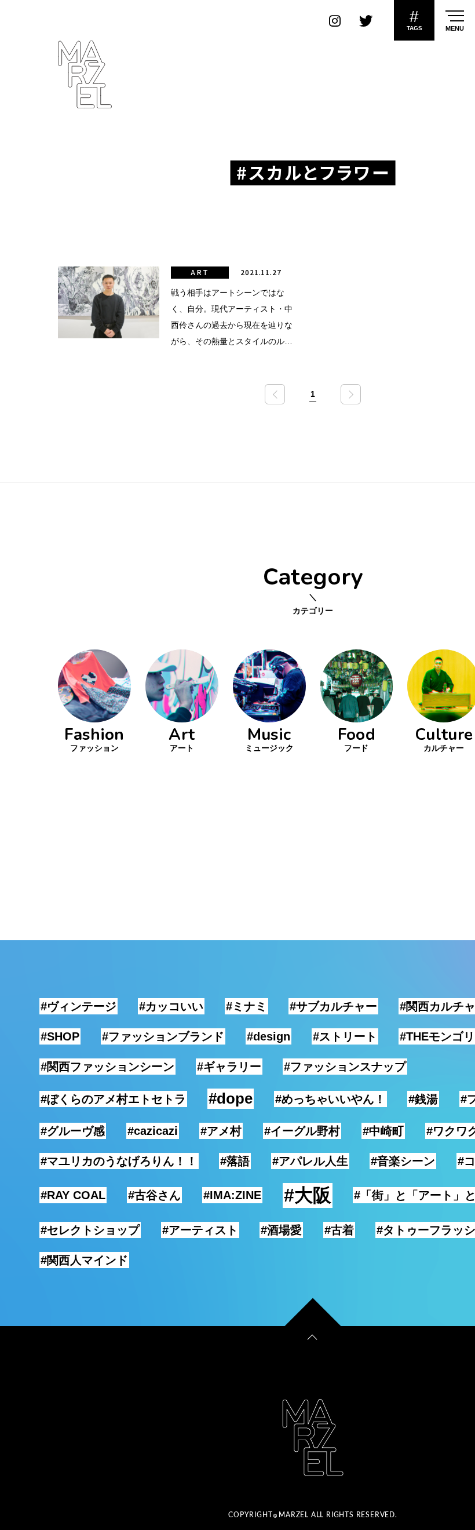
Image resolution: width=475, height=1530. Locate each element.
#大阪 (307, 1195)
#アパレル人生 (310, 1161)
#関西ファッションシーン (107, 1066)
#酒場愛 (281, 1230)
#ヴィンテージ (78, 1006)
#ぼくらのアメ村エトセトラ (113, 1099)
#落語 (235, 1161)
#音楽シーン (403, 1161)
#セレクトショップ (90, 1230)
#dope (231, 1098)
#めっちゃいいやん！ (330, 1099)
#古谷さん (154, 1195)
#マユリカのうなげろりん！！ (119, 1161)
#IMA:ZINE (232, 1195)
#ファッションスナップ (345, 1066)
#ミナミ (246, 1006)
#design (268, 1036)
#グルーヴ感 (73, 1130)
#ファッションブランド (163, 1036)
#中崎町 (383, 1130)
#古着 (339, 1230)
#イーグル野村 (302, 1130)
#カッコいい (171, 1006)
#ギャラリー (229, 1066)
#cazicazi (152, 1130)
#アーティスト (200, 1230)
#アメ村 (221, 1130)
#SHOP (60, 1036)
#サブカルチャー (333, 1006)
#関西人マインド (84, 1260)
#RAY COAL (73, 1195)
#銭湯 (423, 1099)
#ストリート (345, 1036)
